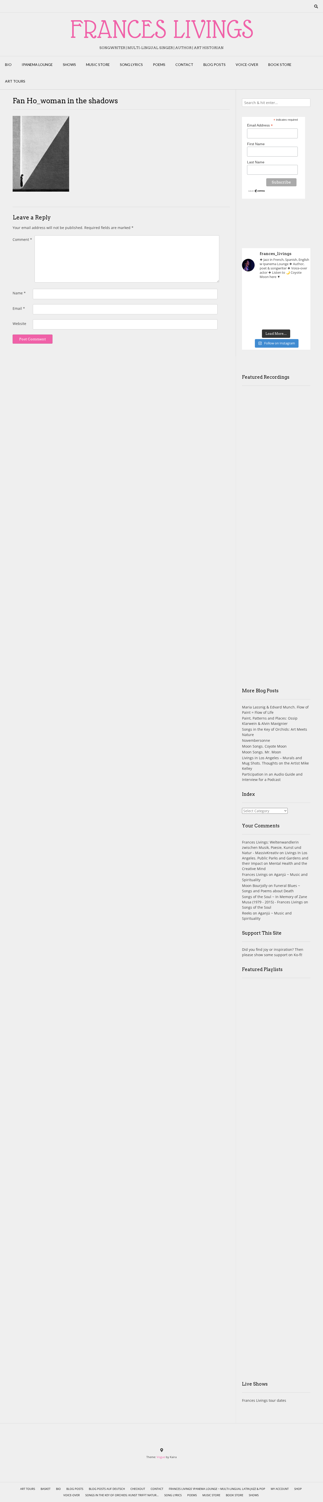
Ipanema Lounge (37, 64)
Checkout (137, 1489)
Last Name (255, 162)
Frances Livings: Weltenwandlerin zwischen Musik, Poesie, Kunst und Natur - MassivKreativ (271, 847)
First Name (256, 144)
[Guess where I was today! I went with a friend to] (299, 291)
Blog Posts (214, 64)
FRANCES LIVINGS (161, 29)
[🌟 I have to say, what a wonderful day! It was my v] (276, 305)
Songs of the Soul (256, 907)
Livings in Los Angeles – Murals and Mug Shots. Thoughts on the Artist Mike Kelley (275, 763)
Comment (22, 239)
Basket (45, 1489)
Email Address (260, 125)
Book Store (279, 64)
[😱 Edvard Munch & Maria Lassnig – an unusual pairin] (252, 291)
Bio (8, 64)
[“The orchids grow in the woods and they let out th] (276, 319)
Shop (298, 1489)
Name (19, 293)
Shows (69, 64)
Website (19, 323)
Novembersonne (256, 740)
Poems (159, 64)
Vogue (161, 1457)
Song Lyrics (131, 64)
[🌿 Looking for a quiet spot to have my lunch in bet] (252, 319)
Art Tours (15, 81)
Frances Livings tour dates (264, 1400)
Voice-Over (247, 64)
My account (280, 1489)
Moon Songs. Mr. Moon (261, 752)
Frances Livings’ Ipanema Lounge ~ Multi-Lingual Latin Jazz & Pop (217, 1489)
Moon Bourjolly (254, 885)
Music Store (98, 64)
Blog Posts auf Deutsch (107, 1489)
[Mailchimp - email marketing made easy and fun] (256, 191)
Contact (184, 64)
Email (19, 308)
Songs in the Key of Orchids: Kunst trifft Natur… (122, 1495)
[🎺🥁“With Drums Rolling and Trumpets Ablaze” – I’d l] (299, 319)
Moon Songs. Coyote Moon (264, 746)
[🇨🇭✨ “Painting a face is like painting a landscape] (276, 291)
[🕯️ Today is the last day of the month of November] (252, 305)
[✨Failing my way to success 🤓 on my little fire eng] (299, 305)
